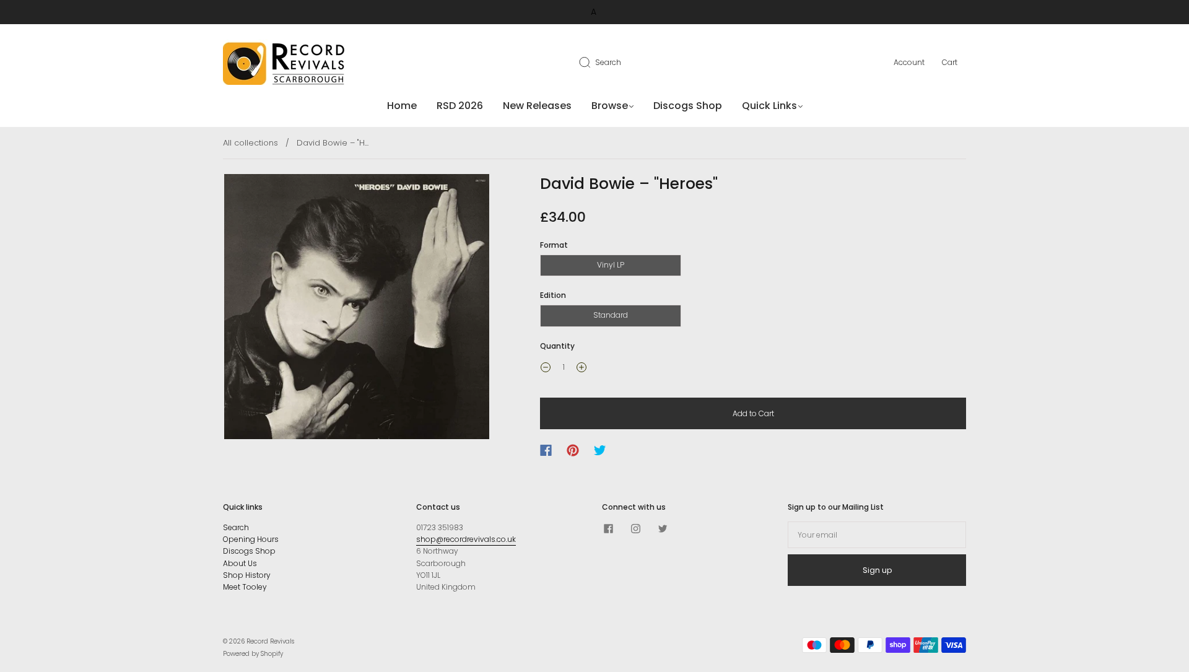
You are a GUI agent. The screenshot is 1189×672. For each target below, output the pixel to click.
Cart (949, 62)
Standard (610, 315)
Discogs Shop (687, 106)
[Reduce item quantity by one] (545, 369)
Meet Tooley (245, 587)
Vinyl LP (610, 265)
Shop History (247, 575)
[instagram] (635, 529)
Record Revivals (270, 641)
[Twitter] (600, 450)
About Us (240, 563)
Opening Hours (251, 539)
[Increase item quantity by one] (581, 369)
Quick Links (769, 106)
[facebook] (608, 529)
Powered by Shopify (253, 653)
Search (608, 62)
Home (402, 106)
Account (909, 62)
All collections (250, 143)
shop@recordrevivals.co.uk (466, 539)
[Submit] (592, 62)
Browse (609, 106)
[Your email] (877, 534)
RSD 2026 (460, 106)
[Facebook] (546, 450)
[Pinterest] (572, 450)
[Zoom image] (357, 309)
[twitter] (662, 529)
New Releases (537, 106)
